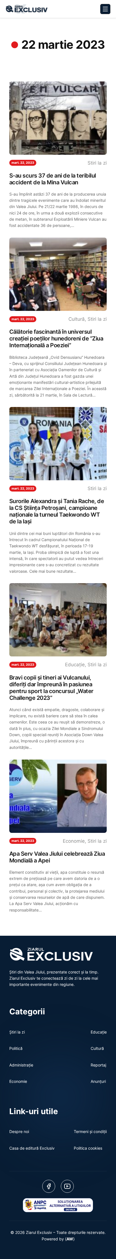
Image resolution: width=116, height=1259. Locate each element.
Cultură (76, 319)
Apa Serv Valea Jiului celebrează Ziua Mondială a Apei (57, 857)
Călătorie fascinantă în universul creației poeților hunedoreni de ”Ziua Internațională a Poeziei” (56, 338)
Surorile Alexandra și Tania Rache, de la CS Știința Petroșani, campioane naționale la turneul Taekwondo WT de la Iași (56, 511)
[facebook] (48, 1186)
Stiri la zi (97, 163)
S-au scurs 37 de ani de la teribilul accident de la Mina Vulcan (52, 179)
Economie (74, 841)
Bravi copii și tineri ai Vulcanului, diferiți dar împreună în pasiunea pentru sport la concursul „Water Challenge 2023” (51, 687)
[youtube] (67, 1186)
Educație (75, 664)
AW (69, 1238)
